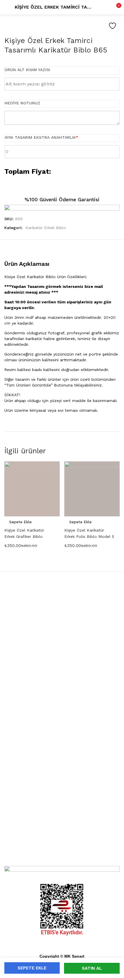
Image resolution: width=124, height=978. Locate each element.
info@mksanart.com (62, 820)
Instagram (62, 848)
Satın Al (92, 968)
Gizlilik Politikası (62, 776)
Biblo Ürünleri (62, 711)
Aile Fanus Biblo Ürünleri (62, 637)
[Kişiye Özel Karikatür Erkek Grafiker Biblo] (32, 488)
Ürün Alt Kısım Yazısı (27, 69)
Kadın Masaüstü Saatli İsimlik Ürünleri (62, 674)
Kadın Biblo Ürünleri (62, 732)
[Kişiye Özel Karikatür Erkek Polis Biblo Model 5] (92, 488)
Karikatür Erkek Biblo (45, 227)
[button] (115, 7)
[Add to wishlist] (112, 26)
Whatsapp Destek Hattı (62, 813)
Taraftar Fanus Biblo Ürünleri (62, 644)
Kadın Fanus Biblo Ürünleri (62, 623)
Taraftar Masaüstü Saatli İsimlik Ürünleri (62, 667)
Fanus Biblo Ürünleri (62, 609)
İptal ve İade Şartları (62, 783)
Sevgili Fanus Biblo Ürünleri (62, 616)
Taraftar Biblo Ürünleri (62, 718)
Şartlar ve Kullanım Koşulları (62, 790)
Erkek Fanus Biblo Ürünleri (62, 630)
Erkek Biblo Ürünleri (62, 739)
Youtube (62, 855)
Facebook (62, 842)
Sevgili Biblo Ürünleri (62, 725)
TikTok (62, 862)
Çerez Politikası (62, 769)
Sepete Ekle (32, 968)
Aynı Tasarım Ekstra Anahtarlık (41, 137)
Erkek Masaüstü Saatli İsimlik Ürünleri (62, 681)
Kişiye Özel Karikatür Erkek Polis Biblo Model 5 (89, 533)
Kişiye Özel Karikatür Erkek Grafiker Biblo (24, 533)
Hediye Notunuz (22, 103)
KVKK (62, 762)
